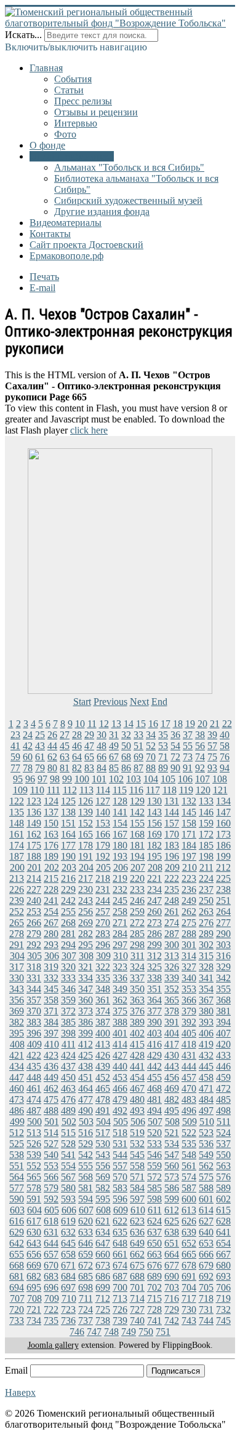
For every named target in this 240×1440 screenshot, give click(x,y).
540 (51, 1155)
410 (51, 1044)
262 (189, 911)
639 (189, 1232)
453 (120, 1077)
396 (33, 1033)
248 (171, 900)
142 (137, 812)
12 (104, 723)
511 (224, 1121)
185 (206, 845)
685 (85, 1276)
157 (171, 823)
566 (51, 1177)
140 (102, 812)
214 (33, 878)
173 (223, 834)
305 (34, 956)
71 (163, 757)
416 (154, 1044)
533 (154, 1143)
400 (102, 1033)
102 (116, 779)
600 (189, 1199)
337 (137, 978)
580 (68, 1188)
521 (171, 1132)
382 (16, 1022)
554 (68, 1166)
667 (223, 1254)
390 (154, 1022)
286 (154, 933)
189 (51, 856)
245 (120, 900)
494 (154, 1110)
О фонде (47, 145)
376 (137, 1011)
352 (171, 989)
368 (223, 1000)
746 (77, 1331)
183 (171, 845)
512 (16, 1132)
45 (65, 746)
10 (80, 723)
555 (85, 1166)
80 (52, 768)
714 (137, 1298)
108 (219, 779)
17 (165, 723)
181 (137, 845)
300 (171, 945)
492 (120, 1110)
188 (33, 856)
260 (154, 911)
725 (102, 1309)
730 (189, 1309)
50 (126, 746)
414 (120, 1044)
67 (114, 757)
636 (137, 1232)
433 (223, 1055)
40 (225, 735)
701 (137, 1287)
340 (189, 978)
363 (137, 1000)
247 (154, 900)
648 (120, 1243)
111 (53, 790)
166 (102, 834)
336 (120, 978)
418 (189, 1044)
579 (51, 1188)
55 (188, 746)
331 (33, 978)
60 (28, 757)
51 (138, 746)
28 (77, 735)
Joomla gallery (53, 1345)
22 (227, 723)
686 (102, 1276)
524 (223, 1132)
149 (33, 823)
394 (223, 1022)
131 (171, 801)
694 (16, 1287)
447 (16, 1077)
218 (102, 878)
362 (120, 1000)
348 (102, 989)
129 (137, 801)
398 (68, 1033)
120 (203, 790)
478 (102, 1099)
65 (89, 757)
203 (69, 867)
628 (223, 1221)
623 (137, 1221)
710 (69, 1298)
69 (138, 757)
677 (171, 1265)
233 (137, 889)
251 (223, 900)
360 (85, 1000)
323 (120, 967)
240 (33, 900)
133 (206, 801)
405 (189, 1033)
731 (206, 1309)
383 (33, 1022)
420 (223, 1044)
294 (68, 945)
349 (120, 989)
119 (186, 790)
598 (154, 1199)
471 (206, 1088)
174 (16, 845)
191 (85, 856)
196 (171, 856)
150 (51, 823)
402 (137, 1033)
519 (137, 1132)
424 (68, 1055)
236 (189, 889)
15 (141, 723)
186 (223, 845)
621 (102, 1221)
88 (151, 768)
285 (137, 933)
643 (33, 1243)
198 (206, 856)
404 (171, 1033)
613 (189, 1210)
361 (102, 1000)
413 (102, 1044)
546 (154, 1155)
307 (69, 956)
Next (139, 701)
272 (137, 922)
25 (40, 735)
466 (120, 1088)
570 (120, 1177)
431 (189, 1055)
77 (15, 768)
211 (206, 867)
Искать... (23, 34)
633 (85, 1232)
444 (189, 1066)
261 (171, 911)
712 (102, 1298)
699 (102, 1287)
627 (206, 1221)
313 (171, 956)
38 (200, 735)
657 (51, 1254)
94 (225, 768)
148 (16, 823)
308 (86, 956)
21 (215, 723)
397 (51, 1033)
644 (51, 1243)
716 (171, 1298)
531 (120, 1143)
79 (40, 768)
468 (154, 1088)
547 (171, 1155)
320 (68, 967)
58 (225, 746)
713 (120, 1298)
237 (206, 889)
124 (51, 801)
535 (189, 1143)
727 (137, 1309)
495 (171, 1110)
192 (102, 856)
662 (137, 1254)
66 (101, 757)
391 (171, 1022)
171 (189, 834)
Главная (46, 68)
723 (68, 1309)
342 (223, 978)
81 (65, 768)
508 (172, 1121)
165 (85, 834)
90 (175, 768)
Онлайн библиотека (72, 156)
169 (154, 834)
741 (154, 1320)
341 (206, 978)
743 (189, 1320)
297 (120, 945)
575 (206, 1177)
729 (171, 1309)
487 (33, 1110)
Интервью (75, 123)
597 (137, 1199)
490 (85, 1110)
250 (206, 900)
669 (33, 1265)
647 (102, 1243)
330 (16, 978)
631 (51, 1232)
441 (137, 1066)
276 (206, 922)
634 (102, 1232)
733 (16, 1320)
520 (154, 1132)
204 (86, 867)
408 (17, 1044)
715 (154, 1298)
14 (129, 723)
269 (85, 922)
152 (85, 823)
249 (189, 900)
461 (33, 1088)
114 (103, 790)
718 (206, 1298)
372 (68, 1011)
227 (33, 889)
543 (102, 1155)
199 (223, 856)
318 (33, 967)
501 (51, 1121)
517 (102, 1132)
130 (154, 801)
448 (33, 1077)
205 (103, 867)
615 (223, 1210)
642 (16, 1243)
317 (16, 967)
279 (33, 933)
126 (85, 801)
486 (16, 1110)
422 (33, 1055)
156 (154, 823)
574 (189, 1177)
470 (189, 1088)
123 (33, 801)
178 (85, 845)
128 (120, 801)
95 (18, 779)
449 (51, 1077)
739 (120, 1320)
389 (137, 1022)
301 (189, 945)
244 (102, 900)
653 (206, 1243)
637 (154, 1232)
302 (206, 945)
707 (17, 1298)
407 (223, 1033)
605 (51, 1210)
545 (137, 1155)
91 (188, 768)
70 (151, 757)
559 (154, 1166)
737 (85, 1320)
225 (223, 878)
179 (102, 845)
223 (189, 878)
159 (206, 823)
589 (223, 1188)
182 (154, 845)
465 (102, 1088)
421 (16, 1055)
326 (171, 967)
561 (189, 1166)
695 (33, 1287)
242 (68, 900)
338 (154, 978)
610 (137, 1210)
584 (137, 1188)
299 (154, 945)
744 (206, 1320)
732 (223, 1309)
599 (171, 1199)
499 (17, 1121)
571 (137, 1177)
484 (206, 1099)
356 (16, 1000)
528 (68, 1143)
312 (154, 956)
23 (15, 735)
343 (16, 989)
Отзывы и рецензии (96, 112)
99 (67, 779)
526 (33, 1143)
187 (16, 856)
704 (189, 1287)
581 (85, 1188)
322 (102, 967)
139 (85, 812)
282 (85, 933)
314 (189, 956)
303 (223, 945)
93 (212, 768)
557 (120, 1166)
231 (102, 889)
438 (85, 1066)
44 (52, 746)
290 (223, 933)
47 (89, 746)
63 (65, 757)
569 (102, 1177)
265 (16, 922)
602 (223, 1199)
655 (16, 1254)
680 (223, 1265)
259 (137, 911)
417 (171, 1044)
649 (137, 1243)
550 (223, 1155)
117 (153, 790)
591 (33, 1199)
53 (163, 746)
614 (206, 1210)
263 (206, 911)
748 (111, 1331)
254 (51, 911)
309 (103, 956)
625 (171, 1221)
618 (51, 1221)
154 (120, 823)
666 (206, 1254)
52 (151, 746)
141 (120, 812)
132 (189, 801)
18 (178, 723)
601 (206, 1199)
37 (188, 735)
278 (16, 933)
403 (154, 1033)
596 (120, 1199)
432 (206, 1055)
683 (51, 1276)
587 (189, 1188)
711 (86, 1298)
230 (85, 889)
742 (171, 1320)
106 (185, 779)
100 (81, 779)
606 (69, 1210)
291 (16, 945)
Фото (65, 134)
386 (85, 1022)
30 (101, 735)
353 (189, 989)
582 (102, 1188)
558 (137, 1166)
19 (190, 723)
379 (189, 1011)
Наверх (20, 1392)
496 (189, 1110)
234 (154, 889)
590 (16, 1199)
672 (85, 1265)
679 (206, 1265)
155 (137, 823)
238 (223, 889)
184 (189, 845)
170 (171, 834)
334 (85, 978)
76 (225, 757)
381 (223, 1011)
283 (102, 933)
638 (171, 1232)
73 (188, 757)
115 (120, 790)
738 (102, 1320)
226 (16, 889)
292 (33, 945)
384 (51, 1022)
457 (189, 1077)
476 (68, 1099)
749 (128, 1331)
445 (206, 1066)
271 (120, 922)
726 (120, 1309)
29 (89, 735)
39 (212, 735)
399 (85, 1033)
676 (154, 1265)
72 (175, 757)
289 (206, 933)
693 (223, 1276)
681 (16, 1276)
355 (223, 989)
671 (68, 1265)
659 (85, 1254)
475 (51, 1099)
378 (171, 1011)
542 (85, 1155)
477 (85, 1099)
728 (154, 1309)
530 (102, 1143)
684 (68, 1276)
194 (137, 856)
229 (68, 889)
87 (138, 768)
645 (68, 1243)
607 (86, 1210)
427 (120, 1055)
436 (51, 1066)
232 (120, 889)
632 (68, 1232)
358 (51, 1000)
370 (33, 1011)
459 (223, 1077)
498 (223, 1110)
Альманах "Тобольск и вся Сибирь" (129, 167)
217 (85, 878)
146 (206, 812)
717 (189, 1298)
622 (120, 1221)
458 (206, 1077)
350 (137, 989)
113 (86, 790)
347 (85, 989)
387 (102, 1022)
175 (33, 845)
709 (51, 1298)
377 (154, 1011)
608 (103, 1210)
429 (154, 1055)
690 (171, 1276)
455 (154, 1077)
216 (68, 878)
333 (68, 978)
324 (137, 967)
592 (51, 1199)
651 (171, 1243)
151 (68, 823)
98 (55, 779)
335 (102, 978)
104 (150, 779)
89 (163, 768)
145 (189, 812)
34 (151, 735)
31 (114, 735)
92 (200, 768)
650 (154, 1243)
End (159, 701)
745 (223, 1320)
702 (154, 1287)
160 (223, 823)
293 (51, 945)
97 (42, 779)
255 (68, 911)
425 (85, 1055)
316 (223, 956)
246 (137, 900)
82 (77, 768)
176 (51, 845)
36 (175, 735)
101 (99, 779)
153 (102, 823)
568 (85, 1177)
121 (220, 790)
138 (68, 812)
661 (120, 1254)
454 (137, 1077)
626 (189, 1221)
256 (85, 911)
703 (171, 1287)
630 (33, 1232)
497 (206, 1110)
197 (189, 856)
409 (34, 1044)
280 (51, 933)
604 (34, 1210)
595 (102, 1199)
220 (137, 878)
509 (189, 1121)
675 (137, 1265)
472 (223, 1088)
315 (206, 956)
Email (16, 1370)
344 (33, 989)
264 (223, 911)
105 (168, 779)
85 (114, 768)
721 (33, 1309)
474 (33, 1099)
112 (70, 790)
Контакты (50, 233)
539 (33, 1155)
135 (16, 812)
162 (33, 834)
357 (33, 1000)
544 (120, 1155)
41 (15, 746)
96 (30, 779)
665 (189, 1254)
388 (120, 1022)
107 (202, 779)
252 (16, 911)
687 (120, 1276)
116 (136, 790)
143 (154, 812)
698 (85, 1287)
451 (85, 1077)
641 (223, 1232)
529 (85, 1143)
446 (223, 1066)
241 (51, 900)
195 (154, 856)
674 (120, 1265)
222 (171, 878)
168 (137, 834)
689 (154, 1276)
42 (28, 746)
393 (206, 1022)
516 (85, 1132)
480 (137, 1099)
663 (154, 1254)
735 (51, 1320)
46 (77, 746)
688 (137, 1276)
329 (223, 967)
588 (206, 1188)
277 (223, 922)
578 (33, 1188)
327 (189, 967)
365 (171, 1000)
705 (206, 1287)
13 (116, 723)
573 (171, 1177)
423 (51, 1055)
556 (102, 1166)
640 (206, 1232)
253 (33, 911)
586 (171, 1188)
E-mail (42, 287)
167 (120, 834)
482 (171, 1099)
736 (68, 1320)
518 (120, 1132)
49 (114, 746)
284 (120, 933)
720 (16, 1309)
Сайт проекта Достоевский (86, 244)
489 (68, 1110)
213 (16, 878)
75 (212, 757)
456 (171, 1077)
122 (16, 801)
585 (154, 1188)
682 (33, 1276)
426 (102, 1055)
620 (85, 1221)
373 (85, 1011)
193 (120, 856)
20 (202, 723)
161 (16, 834)
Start (82, 701)
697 (68, 1287)
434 (16, 1066)
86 (126, 768)
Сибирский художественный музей (128, 200)
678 (189, 1265)
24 (28, 735)
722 (51, 1309)
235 (171, 889)
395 (16, 1033)
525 (16, 1143)
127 (102, 801)
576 (223, 1177)
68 (126, 757)
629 (16, 1232)
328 (206, 967)
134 (223, 801)
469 (171, 1088)
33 (138, 735)
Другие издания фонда (102, 211)
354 (206, 989)
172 (206, 834)
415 (137, 1044)
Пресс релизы (83, 101)
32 (126, 735)
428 (137, 1055)
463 (68, 1088)
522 (189, 1132)
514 (51, 1132)
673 (102, 1265)
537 (223, 1143)
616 (16, 1221)
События (73, 79)
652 (189, 1243)
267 (51, 922)
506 (137, 1121)
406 (206, 1033)
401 (120, 1033)
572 (154, 1177)
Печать (44, 276)
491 (102, 1110)
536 (206, 1143)
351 (154, 989)
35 (163, 735)
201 (34, 867)
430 (171, 1055)
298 (137, 945)
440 (120, 1066)
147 (223, 812)
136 (33, 812)
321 (85, 967)
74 (200, 757)
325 (154, 967)
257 (102, 911)
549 (206, 1155)
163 (51, 834)
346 (68, 989)
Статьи (69, 90)
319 (51, 967)
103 (133, 779)
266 (33, 922)
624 (154, 1221)
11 (92, 723)
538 (16, 1155)
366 (189, 1000)
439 (102, 1066)
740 (137, 1320)
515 (68, 1132)
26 (52, 735)
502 (69, 1121)
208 (155, 867)
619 (68, 1221)
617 (33, 1221)
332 (51, 978)
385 (68, 1022)
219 (120, 878)
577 (16, 1188)
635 (120, 1232)
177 (68, 845)
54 (175, 746)
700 (120, 1287)
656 (33, 1254)
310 (120, 956)
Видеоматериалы (66, 222)
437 (68, 1066)
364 (154, 1000)
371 (51, 1011)
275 (189, 922)
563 (223, 1166)
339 (171, 978)
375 (120, 1011)
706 (223, 1287)
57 (212, 746)
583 (120, 1188)
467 (137, 1088)
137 (51, 812)
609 (120, 1210)
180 (120, 845)
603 (17, 1210)
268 (68, 922)
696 (51, 1287)
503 (86, 1121)
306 (51, 956)
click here (89, 430)
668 (16, 1265)
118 (169, 790)
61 (40, 757)
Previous (110, 701)
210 (189, 867)
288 (189, 933)
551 (16, 1166)
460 (16, 1088)
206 (120, 867)
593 (68, 1199)
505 (120, 1121)
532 (137, 1143)
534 (171, 1143)
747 (94, 1331)
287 (171, 933)
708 (34, 1298)
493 (137, 1110)
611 (155, 1210)
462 (51, 1088)
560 (171, 1166)
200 (17, 867)
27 (65, 735)
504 (103, 1121)
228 (51, 889)
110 (37, 790)
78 (28, 768)
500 (34, 1121)
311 (137, 956)
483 (189, 1099)
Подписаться (175, 1371)
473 (16, 1099)
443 (171, 1066)
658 (68, 1254)
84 (101, 768)
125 (68, 801)
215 (51, 878)
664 (171, 1254)
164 (68, 834)
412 (85, 1044)
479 (120, 1099)
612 (171, 1210)
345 (51, 989)
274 (171, 922)
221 (154, 878)
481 (154, 1099)
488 (51, 1110)
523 (206, 1132)
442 (154, 1066)
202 (51, 867)
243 (85, 900)
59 (15, 757)
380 (206, 1011)
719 (223, 1298)
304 (17, 956)
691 (189, 1276)
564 (16, 1177)
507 (155, 1121)
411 (69, 1044)
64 (77, 757)
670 (51, 1265)
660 (102, 1254)
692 (206, 1276)
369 (16, 1011)
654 (223, 1243)
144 (171, 812)
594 (85, 1199)
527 (51, 1143)
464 (85, 1088)
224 (206, 878)
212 (223, 867)
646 (85, 1243)
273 (154, 922)
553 (51, 1166)
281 (68, 933)
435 (33, 1066)
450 (68, 1077)
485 (223, 1099)
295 (85, 945)
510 (206, 1121)
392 (189, 1022)
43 (40, 746)
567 (68, 1177)
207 (137, 867)
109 (20, 790)
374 (102, 1011)
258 (120, 911)
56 (200, 746)
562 (206, 1166)
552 (33, 1166)
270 (102, 922)
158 (189, 823)
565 (33, 1177)
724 (85, 1309)
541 (68, 1155)
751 (163, 1331)
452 (102, 1077)
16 (153, 723)
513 (33, 1132)
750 (145, 1331)
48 (101, 746)
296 (102, 945)
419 (206, 1044)
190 (68, 856)
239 (16, 900)
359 (68, 1000)
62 (52, 757)
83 (89, 768)
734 (33, 1320)
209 (172, 867)
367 (206, 1000)
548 (189, 1155)
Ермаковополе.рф (66, 256)
